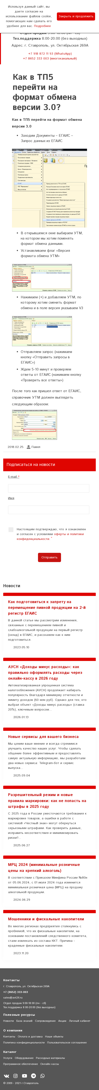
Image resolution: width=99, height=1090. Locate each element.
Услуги (7, 1058)
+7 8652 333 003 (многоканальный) (50, 58)
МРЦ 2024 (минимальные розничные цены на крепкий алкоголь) (44, 867)
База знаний (24, 1021)
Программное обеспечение (20, 1064)
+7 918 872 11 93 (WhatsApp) (50, 53)
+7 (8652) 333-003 (15, 992)
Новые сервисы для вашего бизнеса (43, 737)
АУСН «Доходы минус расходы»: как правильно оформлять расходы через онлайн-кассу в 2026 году (45, 672)
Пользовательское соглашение (67, 1043)
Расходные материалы (50, 1058)
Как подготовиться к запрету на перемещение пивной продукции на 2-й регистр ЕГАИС (47, 607)
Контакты (9, 1037)
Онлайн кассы (49, 1064)
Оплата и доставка (30, 1037)
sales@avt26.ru (13, 998)
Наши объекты (54, 1037)
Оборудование (24, 1058)
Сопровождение (45, 1021)
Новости (8, 1021)
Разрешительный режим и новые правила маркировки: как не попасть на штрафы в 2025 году (47, 800)
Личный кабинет (79, 1021)
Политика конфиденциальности (24, 1043)
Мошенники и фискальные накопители (46, 919)
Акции (62, 1021)
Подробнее (42, 26)
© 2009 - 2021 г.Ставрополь (20, 1083)
